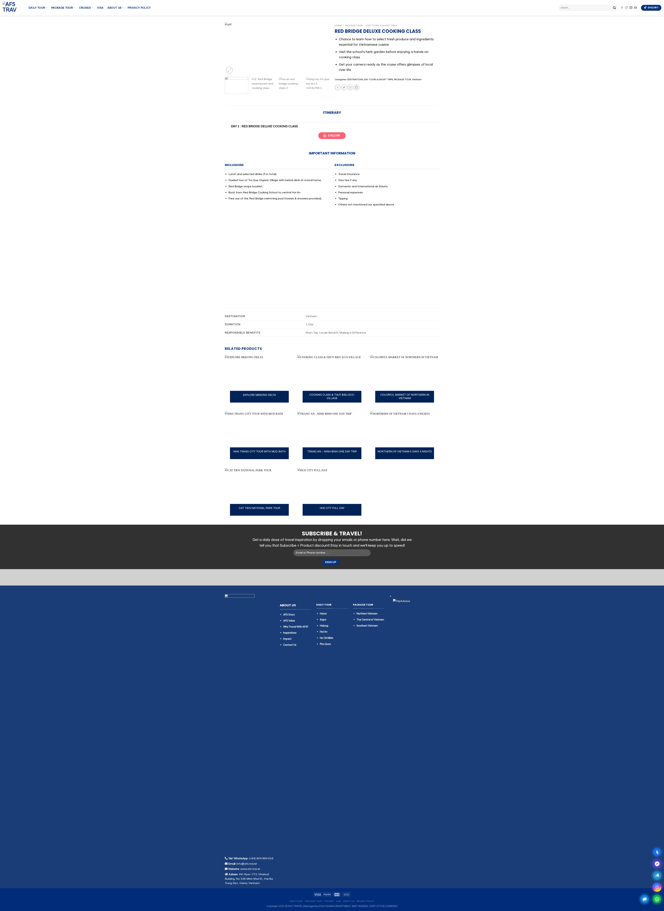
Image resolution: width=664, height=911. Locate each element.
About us (114, 8)
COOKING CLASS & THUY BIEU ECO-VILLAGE (332, 396)
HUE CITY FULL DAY (332, 508)
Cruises (85, 8)
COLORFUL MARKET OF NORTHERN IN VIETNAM (404, 396)
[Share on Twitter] (344, 87)
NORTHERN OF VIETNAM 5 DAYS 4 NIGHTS (404, 451)
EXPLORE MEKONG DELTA (259, 395)
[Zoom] (229, 70)
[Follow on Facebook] (622, 7)
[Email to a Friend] (350, 87)
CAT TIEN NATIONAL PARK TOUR (259, 508)
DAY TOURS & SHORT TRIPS (381, 25)
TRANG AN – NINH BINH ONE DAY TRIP (332, 451)
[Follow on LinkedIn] (631, 7)
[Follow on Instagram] (626, 7)
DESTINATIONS (355, 79)
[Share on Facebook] (338, 87)
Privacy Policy (139, 8)
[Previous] (231, 48)
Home (338, 25)
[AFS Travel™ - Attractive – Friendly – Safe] (13, 8)
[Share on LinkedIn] (356, 87)
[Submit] (614, 8)
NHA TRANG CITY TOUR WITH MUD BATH (259, 451)
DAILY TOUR (37, 8)
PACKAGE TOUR (62, 8)
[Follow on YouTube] (635, 7)
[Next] (323, 48)
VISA (100, 8)
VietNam (417, 79)
